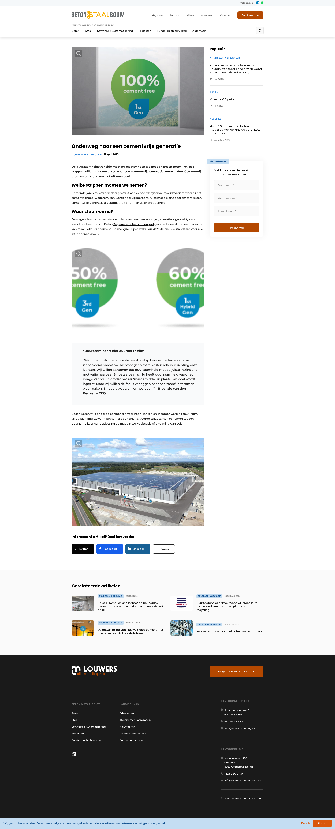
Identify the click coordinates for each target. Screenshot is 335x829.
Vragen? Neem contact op (234, 671)
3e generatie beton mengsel (133, 224)
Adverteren (207, 15)
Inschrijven (236, 228)
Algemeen (199, 30)
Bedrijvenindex (250, 15)
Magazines (157, 15)
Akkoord (322, 823)
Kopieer (164, 549)
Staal (88, 30)
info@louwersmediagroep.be (242, 780)
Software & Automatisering (115, 30)
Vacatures (225, 15)
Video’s (190, 15)
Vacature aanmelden (133, 733)
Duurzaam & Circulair (87, 154)
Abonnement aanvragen (135, 720)
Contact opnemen (131, 740)
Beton (76, 30)
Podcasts (175, 15)
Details (305, 823)
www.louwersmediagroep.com (243, 798)
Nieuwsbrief (127, 726)
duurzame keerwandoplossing (93, 423)
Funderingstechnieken (172, 30)
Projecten (144, 30)
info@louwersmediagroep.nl (242, 728)
